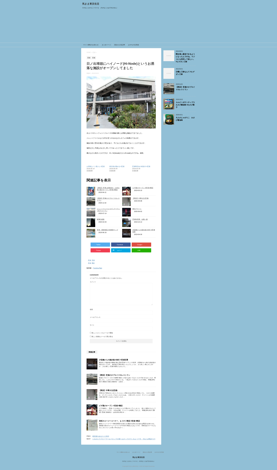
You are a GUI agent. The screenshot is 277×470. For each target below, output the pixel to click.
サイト (92, 325)
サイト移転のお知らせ (90, 45)
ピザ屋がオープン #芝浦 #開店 (142, 188)
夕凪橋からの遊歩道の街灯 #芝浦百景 (113, 360)
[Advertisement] (138, 26)
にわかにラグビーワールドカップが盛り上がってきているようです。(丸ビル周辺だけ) (124, 439)
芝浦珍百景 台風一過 (140, 219)
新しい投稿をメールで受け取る (102, 336)
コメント (93, 282)
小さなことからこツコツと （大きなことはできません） (138, 461)
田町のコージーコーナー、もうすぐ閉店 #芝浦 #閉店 (119, 421)
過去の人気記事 (119, 45)
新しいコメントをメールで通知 (102, 333)
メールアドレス (95, 317)
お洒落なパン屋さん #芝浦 (96, 166)
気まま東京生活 (90, 3)
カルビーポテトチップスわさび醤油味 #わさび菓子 (185, 104)
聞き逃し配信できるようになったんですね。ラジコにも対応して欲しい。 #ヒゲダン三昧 (185, 58)
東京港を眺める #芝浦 (116, 166)
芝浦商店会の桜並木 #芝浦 (141, 166)
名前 (91, 309)
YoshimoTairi (97, 268)
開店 (93, 263)
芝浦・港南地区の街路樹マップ (107, 230)
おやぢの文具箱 (133, 45)
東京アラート (137, 209)
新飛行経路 (100, 219)
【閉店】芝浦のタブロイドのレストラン (114, 375)
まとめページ (106, 45)
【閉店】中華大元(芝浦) (140, 198)
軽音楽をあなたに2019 (101, 436)
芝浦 (89, 260)
